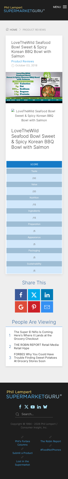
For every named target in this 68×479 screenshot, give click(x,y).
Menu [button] (57, 7)
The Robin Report (50, 441)
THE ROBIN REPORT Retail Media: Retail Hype (36, 346)
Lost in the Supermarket (22, 463)
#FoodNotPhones (50, 449)
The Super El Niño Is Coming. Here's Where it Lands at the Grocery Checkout (33, 335)
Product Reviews (22, 61)
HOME (13, 29)
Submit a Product (22, 452)
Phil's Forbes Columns (22, 443)
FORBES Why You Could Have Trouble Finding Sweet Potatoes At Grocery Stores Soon (35, 357)
